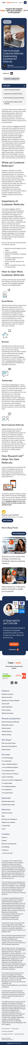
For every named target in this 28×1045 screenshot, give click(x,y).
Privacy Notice (15, 1028)
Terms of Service (6, 1028)
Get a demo (14, 644)
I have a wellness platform (9, 764)
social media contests (18, 311)
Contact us (5, 850)
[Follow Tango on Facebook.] (16, 683)
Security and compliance (9, 746)
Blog (3, 816)
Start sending (7, 520)
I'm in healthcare (7, 789)
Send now (14, 2)
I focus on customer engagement (12, 780)
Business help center (8, 801)
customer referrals (17, 283)
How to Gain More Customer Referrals (14, 98)
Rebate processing (7, 713)
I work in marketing (7, 777)
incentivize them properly (14, 361)
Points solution (6, 710)
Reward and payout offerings (10, 722)
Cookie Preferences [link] (19, 1034)
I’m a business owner (8, 770)
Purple (20, 136)
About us (4, 837)
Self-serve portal (7, 697)
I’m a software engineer (9, 786)
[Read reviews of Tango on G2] (20, 676)
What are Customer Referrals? (12, 89)
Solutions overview (7, 694)
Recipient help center (8, 804)
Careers (4, 840)
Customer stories (7, 813)
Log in (20, 2)
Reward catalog (6, 734)
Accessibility (5, 847)
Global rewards (6, 728)
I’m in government (7, 793)
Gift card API (5, 704)
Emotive (4, 139)
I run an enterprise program (10, 767)
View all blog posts (19, 533)
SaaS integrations (7, 707)
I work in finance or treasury (10, 774)
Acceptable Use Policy (7, 1034)
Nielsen (16, 126)
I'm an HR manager (7, 758)
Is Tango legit (6, 825)
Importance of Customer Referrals (13, 93)
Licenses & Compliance (7, 1031)
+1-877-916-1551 (7, 853)
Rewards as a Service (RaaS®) (10, 700)
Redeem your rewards (8, 822)
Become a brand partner (9, 844)
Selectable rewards (7, 725)
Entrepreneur (14, 385)
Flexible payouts (7, 731)
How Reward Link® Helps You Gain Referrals (13, 102)
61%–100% (5, 475)
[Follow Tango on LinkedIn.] (11, 73)
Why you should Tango (8, 743)
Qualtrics (21, 357)
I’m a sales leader (7, 783)
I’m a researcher (7, 761)
